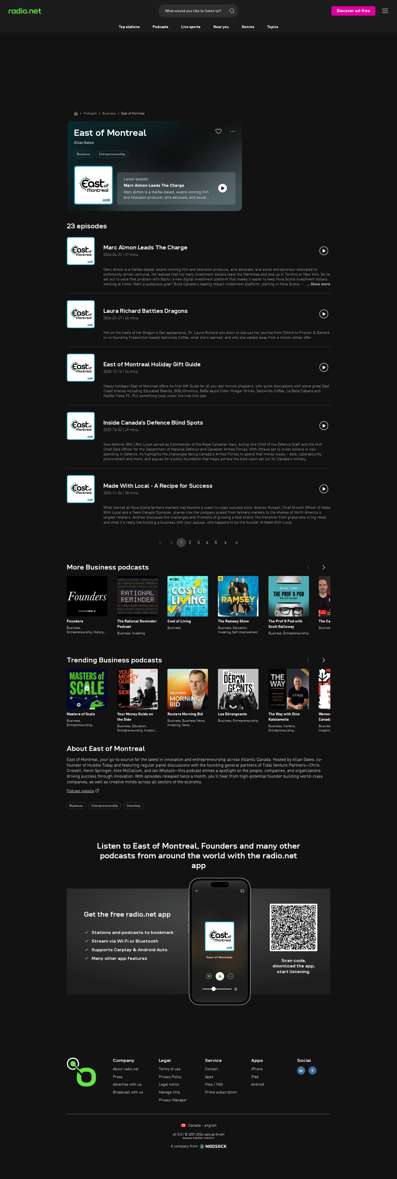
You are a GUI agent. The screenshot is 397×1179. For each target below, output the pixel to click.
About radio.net (126, 1069)
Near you (221, 27)
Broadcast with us (128, 1092)
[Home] (76, 113)
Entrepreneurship (112, 154)
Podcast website (80, 791)
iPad (254, 1077)
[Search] (232, 11)
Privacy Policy (170, 1077)
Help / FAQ (214, 1084)
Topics (272, 27)
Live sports (190, 27)
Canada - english (202, 1125)
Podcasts (160, 27)
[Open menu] (385, 11)
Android (257, 1084)
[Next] (323, 565)
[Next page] (225, 542)
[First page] (160, 542)
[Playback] (222, 188)
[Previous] (308, 565)
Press (118, 1077)
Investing (133, 806)
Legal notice (169, 1084)
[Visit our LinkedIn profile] (301, 1070)
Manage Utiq (169, 1092)
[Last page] (236, 542)
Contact (211, 1069)
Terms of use (169, 1069)
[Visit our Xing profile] (312, 1070)
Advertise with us (127, 1084)
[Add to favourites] (218, 131)
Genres (248, 27)
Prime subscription (221, 1092)
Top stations (129, 27)
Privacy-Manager (173, 1100)
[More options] (232, 131)
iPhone (257, 1069)
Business (83, 154)
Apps (209, 1077)
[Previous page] (171, 542)
